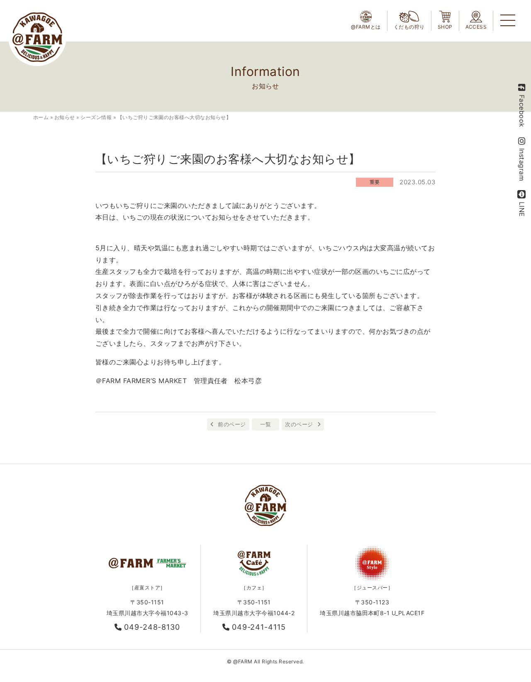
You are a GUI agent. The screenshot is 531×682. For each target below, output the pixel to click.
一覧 (265, 424)
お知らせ (64, 117)
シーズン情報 (96, 117)
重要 (375, 182)
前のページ (232, 424)
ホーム (41, 117)
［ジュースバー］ (372, 587)
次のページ (299, 424)
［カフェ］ (254, 587)
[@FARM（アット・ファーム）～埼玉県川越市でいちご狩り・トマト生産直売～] (37, 37)
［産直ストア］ (147, 587)
